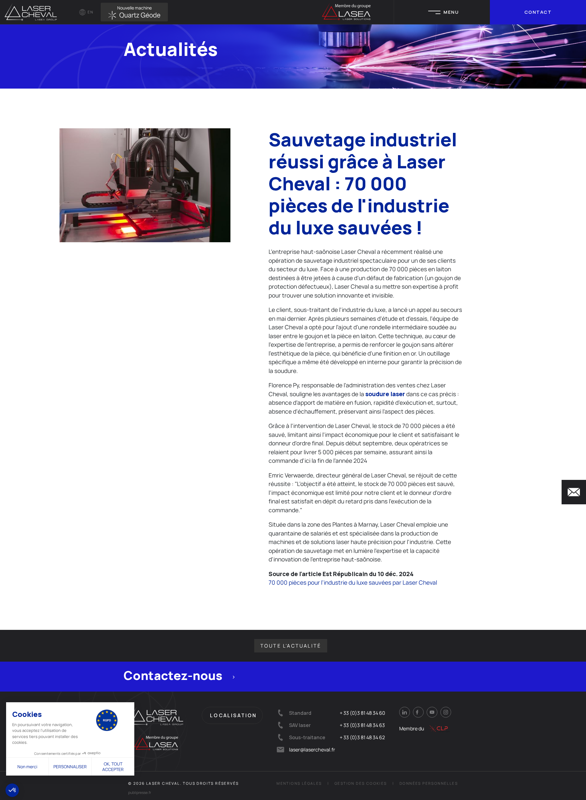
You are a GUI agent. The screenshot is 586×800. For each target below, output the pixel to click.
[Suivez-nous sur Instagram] (445, 712)
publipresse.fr (139, 792)
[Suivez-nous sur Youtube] (432, 712)
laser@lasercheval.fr (312, 749)
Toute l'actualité (290, 645)
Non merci (27, 766)
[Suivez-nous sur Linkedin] (404, 712)
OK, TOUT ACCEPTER (113, 766)
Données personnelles (429, 783)
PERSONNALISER (70, 766)
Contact (538, 12)
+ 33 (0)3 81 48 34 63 (362, 725)
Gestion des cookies (361, 783)
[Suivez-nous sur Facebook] (418, 712)
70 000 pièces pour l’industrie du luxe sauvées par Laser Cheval (353, 582)
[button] (12, 790)
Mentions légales (299, 783)
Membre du (411, 728)
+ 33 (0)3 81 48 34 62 (362, 737)
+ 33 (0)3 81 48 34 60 (362, 713)
